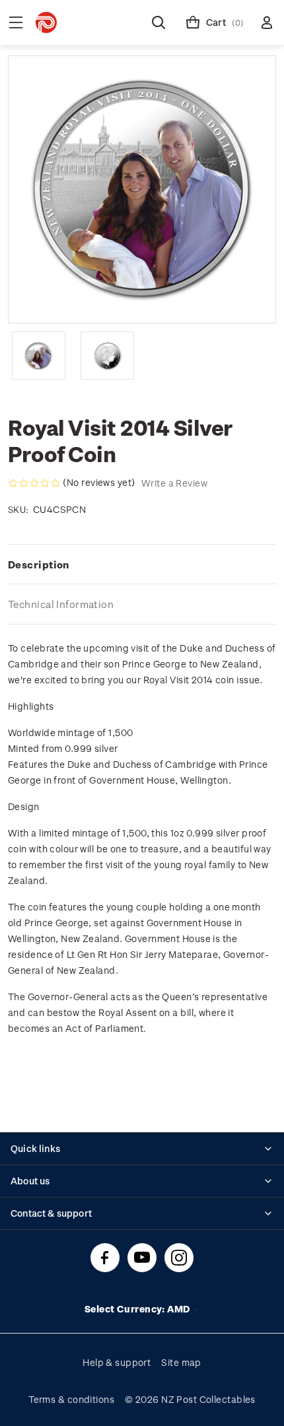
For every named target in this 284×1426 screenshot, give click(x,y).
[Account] (267, 22)
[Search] (158, 22)
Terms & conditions (71, 1399)
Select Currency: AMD (138, 1308)
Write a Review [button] (174, 483)
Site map (181, 1362)
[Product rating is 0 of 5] (34, 483)
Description (38, 564)
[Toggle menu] (16, 22)
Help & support (117, 1362)
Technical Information (61, 604)
